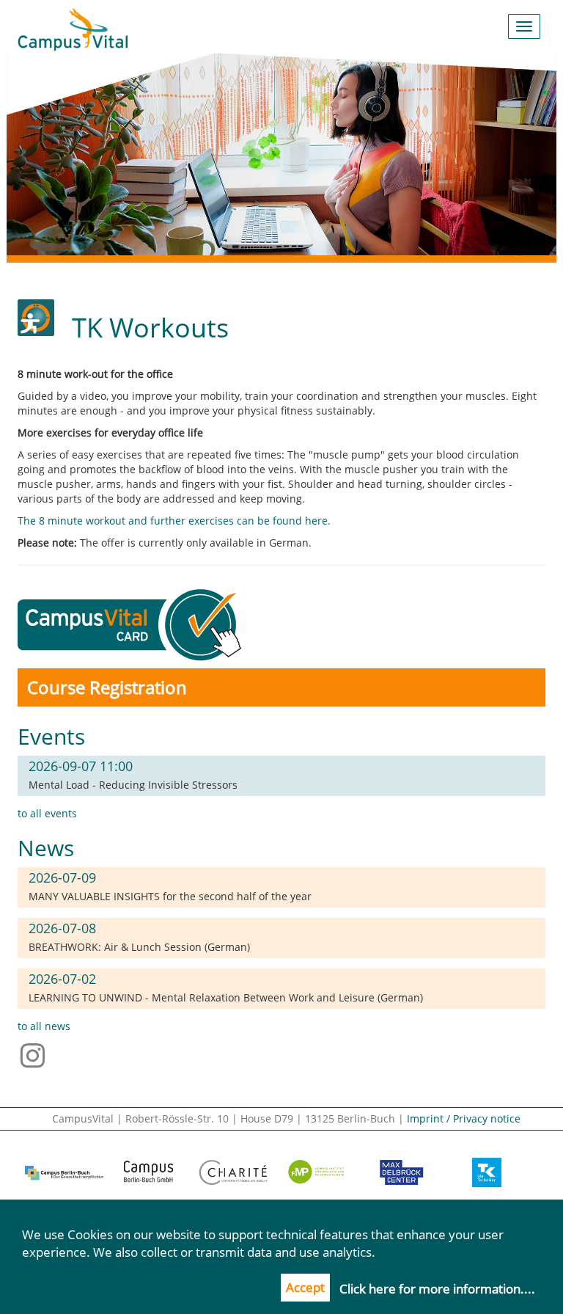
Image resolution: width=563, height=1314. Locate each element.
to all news (44, 1026)
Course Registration (107, 687)
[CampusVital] (73, 26)
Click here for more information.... (437, 1288)
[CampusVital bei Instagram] (36, 1054)
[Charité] (233, 1172)
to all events (47, 813)
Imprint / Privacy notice (463, 1118)
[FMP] (318, 1172)
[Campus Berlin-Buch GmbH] (148, 1172)
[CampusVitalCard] (132, 623)
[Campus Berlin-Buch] (64, 1172)
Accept (305, 1287)
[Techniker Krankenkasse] (486, 1172)
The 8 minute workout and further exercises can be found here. (174, 521)
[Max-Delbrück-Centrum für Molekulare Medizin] (402, 1172)
